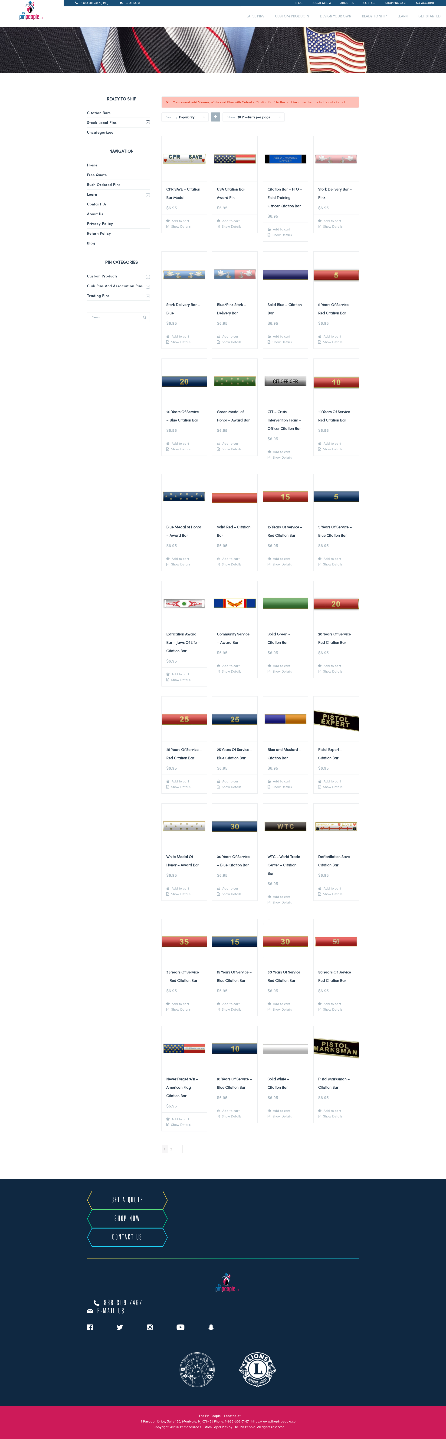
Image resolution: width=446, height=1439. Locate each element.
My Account (425, 3)
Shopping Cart (396, 3)
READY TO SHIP (374, 16)
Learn (92, 194)
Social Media (321, 3)
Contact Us (97, 204)
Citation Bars (99, 112)
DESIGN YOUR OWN (335, 16)
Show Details (180, 226)
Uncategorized (100, 132)
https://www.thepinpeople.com (274, 1421)
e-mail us (111, 1311)
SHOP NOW (127, 1218)
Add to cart (180, 221)
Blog (298, 3)
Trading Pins (98, 295)
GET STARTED (429, 16)
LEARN (402, 16)
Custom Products (102, 276)
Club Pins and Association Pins (115, 285)
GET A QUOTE (128, 1200)
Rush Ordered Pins (104, 184)
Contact (369, 3)
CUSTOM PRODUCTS (292, 16)
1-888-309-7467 (237, 1421)
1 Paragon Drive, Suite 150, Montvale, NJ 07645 (176, 1421)
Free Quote (97, 174)
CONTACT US (127, 1237)
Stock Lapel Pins (102, 122)
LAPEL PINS (255, 16)
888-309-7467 (123, 1303)
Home (92, 165)
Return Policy (99, 233)
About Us (347, 3)
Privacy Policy (100, 223)
